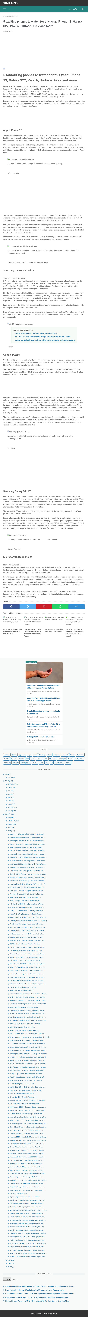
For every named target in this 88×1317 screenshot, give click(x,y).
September (13, 784)
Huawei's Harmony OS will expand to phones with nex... (28, 927)
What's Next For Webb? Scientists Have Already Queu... (28, 964)
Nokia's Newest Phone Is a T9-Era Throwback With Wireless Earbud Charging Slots (37, 1301)
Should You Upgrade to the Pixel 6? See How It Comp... (28, 1110)
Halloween (80, 755)
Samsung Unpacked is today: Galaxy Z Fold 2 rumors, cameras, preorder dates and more (45, 340)
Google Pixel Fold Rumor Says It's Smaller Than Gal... (27, 1230)
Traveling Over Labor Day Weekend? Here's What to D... (28, 1017)
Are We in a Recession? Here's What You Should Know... (28, 1217)
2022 (9, 814)
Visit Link (10, 3)
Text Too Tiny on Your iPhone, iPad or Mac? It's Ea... (27, 1170)
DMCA (55, 1314)
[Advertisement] (44, 50)
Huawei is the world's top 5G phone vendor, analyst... (27, 1070)
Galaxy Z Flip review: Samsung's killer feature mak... (27, 1177)
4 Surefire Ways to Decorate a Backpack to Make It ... (27, 1203)
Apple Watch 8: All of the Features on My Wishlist (26, 1080)
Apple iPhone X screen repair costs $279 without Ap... (27, 997)
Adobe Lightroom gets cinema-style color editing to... (27, 1114)
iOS (27, 759)
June (11, 794)
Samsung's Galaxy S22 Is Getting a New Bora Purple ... (28, 1010)
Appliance (21, 755)
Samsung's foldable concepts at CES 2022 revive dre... (27, 1157)
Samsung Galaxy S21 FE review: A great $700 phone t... (28, 1183)
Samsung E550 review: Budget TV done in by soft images (28, 1137)
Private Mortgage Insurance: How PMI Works (24, 901)
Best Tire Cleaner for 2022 (18, 1193)
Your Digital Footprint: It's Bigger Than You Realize (26, 891)
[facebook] (11, 606)
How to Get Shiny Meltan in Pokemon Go (23, 1097)
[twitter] (28, 606)
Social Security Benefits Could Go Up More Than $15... (27, 1200)
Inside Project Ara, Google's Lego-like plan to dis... (26, 914)
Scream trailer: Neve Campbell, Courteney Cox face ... (27, 1213)
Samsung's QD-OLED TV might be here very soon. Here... (28, 1233)
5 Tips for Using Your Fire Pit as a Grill (22, 1084)
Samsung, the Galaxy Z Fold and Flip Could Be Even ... (27, 867)
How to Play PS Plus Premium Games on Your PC (26, 847)
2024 (8, 774)
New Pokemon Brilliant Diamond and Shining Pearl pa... (28, 1067)
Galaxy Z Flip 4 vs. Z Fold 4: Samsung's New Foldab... (27, 1120)
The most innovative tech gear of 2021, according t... (27, 1143)
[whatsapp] (60, 606)
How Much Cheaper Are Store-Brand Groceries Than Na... (29, 1000)
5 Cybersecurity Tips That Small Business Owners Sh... (28, 887)
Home (33, 1314)
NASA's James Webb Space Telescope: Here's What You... (28, 917)
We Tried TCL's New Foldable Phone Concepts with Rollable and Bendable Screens (43, 337)
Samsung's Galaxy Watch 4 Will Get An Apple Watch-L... (28, 1237)
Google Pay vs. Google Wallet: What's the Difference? (27, 1060)
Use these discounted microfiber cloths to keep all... (27, 894)
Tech (41, 763)
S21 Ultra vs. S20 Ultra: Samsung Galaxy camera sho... (28, 1107)
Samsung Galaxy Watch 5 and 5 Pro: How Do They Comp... (29, 920)
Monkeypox (62, 759)
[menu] (5, 9)
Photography (79, 759)
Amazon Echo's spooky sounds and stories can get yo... (28, 907)
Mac (45, 759)
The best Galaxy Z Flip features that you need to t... (26, 974)
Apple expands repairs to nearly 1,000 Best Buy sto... (27, 1040)
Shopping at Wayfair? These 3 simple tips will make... (27, 1187)
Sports (35, 763)
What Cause (59, 763)
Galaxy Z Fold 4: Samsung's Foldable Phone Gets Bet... (28, 967)
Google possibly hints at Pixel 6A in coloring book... (26, 957)
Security (16, 763)
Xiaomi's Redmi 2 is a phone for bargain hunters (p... (27, 1133)
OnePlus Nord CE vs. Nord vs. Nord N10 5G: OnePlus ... (28, 1014)
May (11, 797)
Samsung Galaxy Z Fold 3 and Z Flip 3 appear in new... (27, 930)
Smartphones (25, 763)
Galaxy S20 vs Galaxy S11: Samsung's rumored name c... (28, 1253)
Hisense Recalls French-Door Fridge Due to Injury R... (27, 1223)
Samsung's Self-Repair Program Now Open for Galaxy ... (28, 1180)
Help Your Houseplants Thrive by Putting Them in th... (27, 1150)
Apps (29, 755)
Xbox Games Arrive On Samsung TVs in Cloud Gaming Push (29, 1037)
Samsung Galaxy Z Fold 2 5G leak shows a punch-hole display (36, 333)
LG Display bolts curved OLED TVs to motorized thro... (27, 934)
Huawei (21, 759)
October (12, 817)
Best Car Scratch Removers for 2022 (22, 1094)
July (10, 791)
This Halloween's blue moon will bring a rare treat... (26, 950)
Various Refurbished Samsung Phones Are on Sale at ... (28, 861)
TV (52, 763)
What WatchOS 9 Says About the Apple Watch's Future (28, 864)
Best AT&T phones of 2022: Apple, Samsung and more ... (28, 1257)
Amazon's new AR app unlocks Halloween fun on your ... (28, 1050)
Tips (46, 763)
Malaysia (52, 759)
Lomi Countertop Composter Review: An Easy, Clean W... (28, 1004)
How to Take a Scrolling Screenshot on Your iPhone (26, 1147)
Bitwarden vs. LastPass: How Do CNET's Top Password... (28, 1243)
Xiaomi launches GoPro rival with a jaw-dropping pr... (27, 977)
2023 (9, 781)
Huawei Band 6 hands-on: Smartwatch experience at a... (28, 1127)
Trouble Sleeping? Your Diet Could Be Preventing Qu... (27, 940)
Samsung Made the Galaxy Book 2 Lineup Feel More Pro (28, 1054)
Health (6, 759)
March (11, 804)
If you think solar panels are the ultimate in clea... (26, 1090)
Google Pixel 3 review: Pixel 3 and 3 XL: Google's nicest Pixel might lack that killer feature (39, 1294)
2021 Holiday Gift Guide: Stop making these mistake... (27, 1087)
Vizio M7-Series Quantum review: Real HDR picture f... (27, 1077)
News (70, 759)
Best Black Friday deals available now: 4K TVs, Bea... (27, 980)
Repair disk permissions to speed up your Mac (25, 1197)
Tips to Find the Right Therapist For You (23, 987)
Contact (39, 1314)
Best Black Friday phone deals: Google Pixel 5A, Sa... (27, 1130)
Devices (56, 755)
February (12, 807)
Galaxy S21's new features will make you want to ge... (27, 954)
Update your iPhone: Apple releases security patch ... (27, 924)
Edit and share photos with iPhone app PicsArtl (25, 960)
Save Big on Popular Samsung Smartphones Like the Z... (28, 877)
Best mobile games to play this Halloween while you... (27, 854)
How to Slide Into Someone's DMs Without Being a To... (28, 1047)
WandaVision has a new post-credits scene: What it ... (27, 1190)
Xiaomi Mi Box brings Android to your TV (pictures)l (26, 834)
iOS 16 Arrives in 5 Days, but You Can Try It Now (25, 944)
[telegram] (76, 606)
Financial (65, 755)
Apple (14, 755)
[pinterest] (44, 606)
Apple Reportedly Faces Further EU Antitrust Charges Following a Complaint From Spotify (39, 1286)
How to (13, 759)
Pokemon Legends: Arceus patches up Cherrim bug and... (29, 1124)
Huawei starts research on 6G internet (22, 1027)
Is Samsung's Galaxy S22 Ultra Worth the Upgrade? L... (28, 984)
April (11, 801)
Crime (50, 755)
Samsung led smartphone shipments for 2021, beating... (28, 1140)
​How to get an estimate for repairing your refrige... (26, 897)
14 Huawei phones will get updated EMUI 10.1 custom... (28, 1173)
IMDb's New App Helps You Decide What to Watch (26, 1163)
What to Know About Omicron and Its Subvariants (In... (28, 1117)
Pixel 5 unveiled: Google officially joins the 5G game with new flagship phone (34, 1290)
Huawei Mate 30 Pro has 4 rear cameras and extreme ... (28, 874)
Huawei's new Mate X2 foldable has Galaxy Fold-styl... (27, 1227)
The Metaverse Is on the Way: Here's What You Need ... (27, 947)
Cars (35, 755)
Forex (72, 755)
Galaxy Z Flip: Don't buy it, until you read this (24, 1030)
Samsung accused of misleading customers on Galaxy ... (28, 857)
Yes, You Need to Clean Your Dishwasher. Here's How (27, 851)
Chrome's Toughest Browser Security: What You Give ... (28, 1220)
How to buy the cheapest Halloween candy (24, 1007)
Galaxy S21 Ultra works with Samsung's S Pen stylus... (28, 910)
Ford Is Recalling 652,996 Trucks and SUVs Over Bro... (27, 1240)
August (11, 787)
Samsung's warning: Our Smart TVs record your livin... (27, 837)
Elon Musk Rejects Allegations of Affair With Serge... (27, 1167)
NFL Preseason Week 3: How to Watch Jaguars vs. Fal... (28, 1020)
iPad (32, 759)
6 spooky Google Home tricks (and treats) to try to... (27, 1153)
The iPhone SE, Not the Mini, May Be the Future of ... (27, 1160)
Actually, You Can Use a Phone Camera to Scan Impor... (28, 1100)
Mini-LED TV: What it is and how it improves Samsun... (27, 1034)
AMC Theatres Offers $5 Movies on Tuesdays (24, 1104)
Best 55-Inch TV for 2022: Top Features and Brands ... (27, 881)
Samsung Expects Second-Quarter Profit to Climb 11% (27, 884)
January (11, 777)
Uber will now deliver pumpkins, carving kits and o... (27, 1207)
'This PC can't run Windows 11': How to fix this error (26, 970)
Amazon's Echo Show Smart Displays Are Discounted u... (28, 994)
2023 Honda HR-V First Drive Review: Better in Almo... (27, 1247)
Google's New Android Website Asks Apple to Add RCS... (28, 1064)
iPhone (39, 759)
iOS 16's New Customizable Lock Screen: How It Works (28, 1044)
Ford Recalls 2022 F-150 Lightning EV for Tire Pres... (27, 871)
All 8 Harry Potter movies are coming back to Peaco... (27, 1250)
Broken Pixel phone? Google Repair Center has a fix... (27, 844)
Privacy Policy (47, 1314)
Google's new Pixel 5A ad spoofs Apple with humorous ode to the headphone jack (36, 1297)
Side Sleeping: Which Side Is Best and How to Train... (27, 904)
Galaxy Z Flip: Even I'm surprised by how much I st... (27, 1074)
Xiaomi (68, 763)
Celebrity (42, 755)
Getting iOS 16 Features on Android (40, 737)
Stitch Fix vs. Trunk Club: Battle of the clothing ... (26, 1024)
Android (7, 755)
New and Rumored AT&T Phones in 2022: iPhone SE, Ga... (29, 1210)
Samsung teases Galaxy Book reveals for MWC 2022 (27, 841)
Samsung (7, 763)
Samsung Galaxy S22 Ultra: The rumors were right (26, 937)
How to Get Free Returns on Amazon (22, 990)
